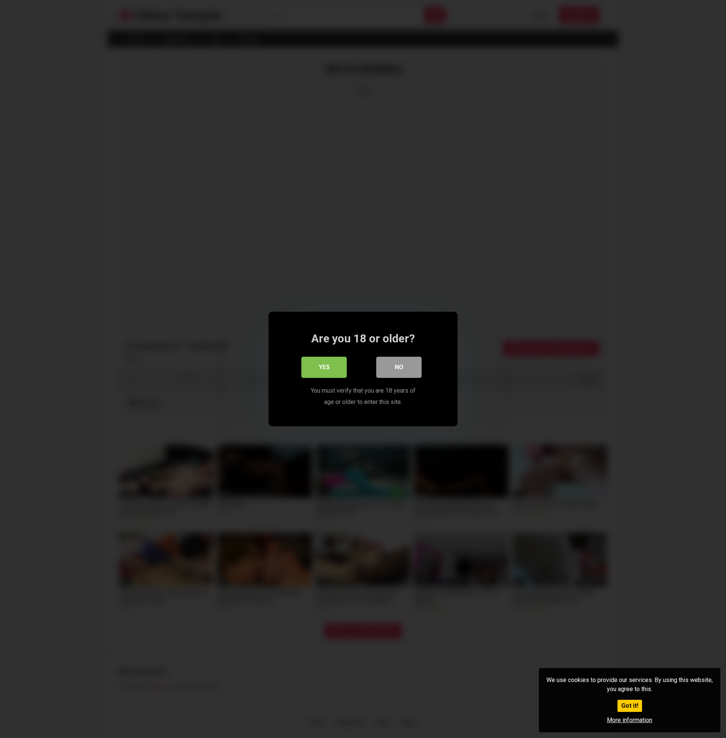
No (399, 367)
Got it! (629, 705)
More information (629, 720)
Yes (324, 367)
